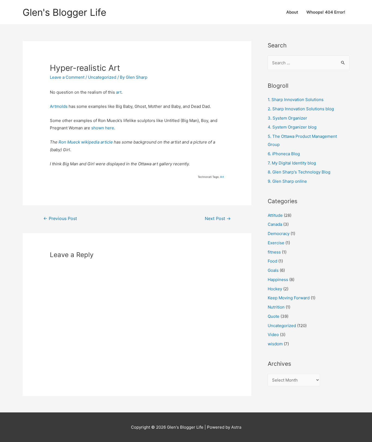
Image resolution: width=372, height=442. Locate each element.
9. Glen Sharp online (287, 181)
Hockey (275, 288)
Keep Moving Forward (289, 297)
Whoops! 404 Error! (325, 12)
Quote (273, 316)
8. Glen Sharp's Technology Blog (299, 172)
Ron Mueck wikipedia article (86, 142)
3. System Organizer (287, 118)
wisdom (275, 343)
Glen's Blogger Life (64, 12)
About (292, 12)
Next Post (218, 218)
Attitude (275, 215)
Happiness (278, 279)
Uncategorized (102, 77)
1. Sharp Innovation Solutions (296, 99)
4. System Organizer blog (292, 127)
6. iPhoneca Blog (284, 153)
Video (273, 334)
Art (222, 176)
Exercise (276, 242)
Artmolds (59, 106)
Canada (275, 224)
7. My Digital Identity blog (292, 163)
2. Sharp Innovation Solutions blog (301, 108)
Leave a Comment (67, 77)
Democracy (278, 233)
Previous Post (60, 218)
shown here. (103, 127)
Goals (273, 270)
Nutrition (276, 307)
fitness (274, 252)
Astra (236, 427)
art (118, 92)
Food (272, 261)
